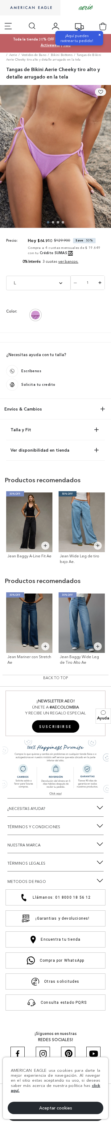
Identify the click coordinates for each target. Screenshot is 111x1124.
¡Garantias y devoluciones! (62, 918)
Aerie (13, 55)
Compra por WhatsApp (62, 960)
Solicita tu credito (38, 384)
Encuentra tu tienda (60, 939)
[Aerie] (85, 7)
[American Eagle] (30, 8)
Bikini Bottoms (61, 55)
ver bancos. (68, 261)
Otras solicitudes (61, 981)
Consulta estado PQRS (64, 1002)
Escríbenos (31, 371)
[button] (103, 716)
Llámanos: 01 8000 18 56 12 (62, 897)
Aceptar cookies (55, 1108)
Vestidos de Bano (34, 55)
